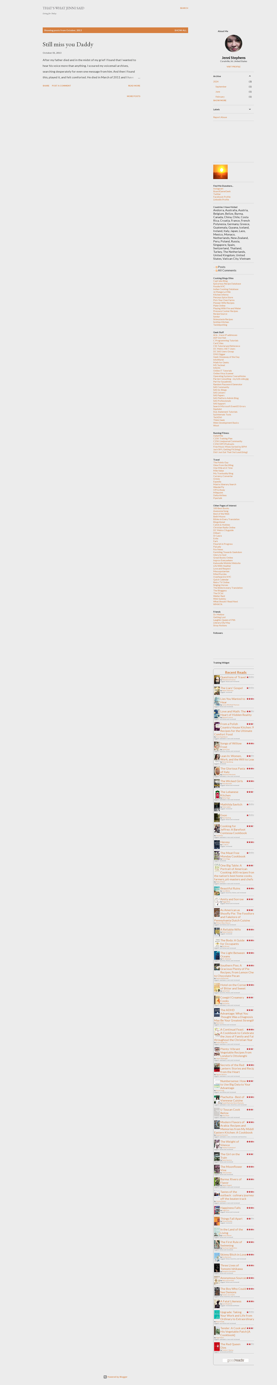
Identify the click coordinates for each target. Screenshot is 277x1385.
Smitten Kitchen (221, 322)
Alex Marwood (227, 783)
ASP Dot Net (219, 337)
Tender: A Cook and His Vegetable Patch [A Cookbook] (235, 1331)
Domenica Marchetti (229, 774)
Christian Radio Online (224, 527)
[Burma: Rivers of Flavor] (217, 1185)
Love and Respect (222, 568)
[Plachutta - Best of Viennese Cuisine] (217, 1102)
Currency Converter (223, 476)
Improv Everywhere (223, 560)
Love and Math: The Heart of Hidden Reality (236, 713)
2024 (215, 81)
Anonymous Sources (233, 1278)
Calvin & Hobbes (221, 524)
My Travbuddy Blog (223, 473)
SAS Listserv (219, 392)
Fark (215, 541)
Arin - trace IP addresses (225, 335)
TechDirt (217, 417)
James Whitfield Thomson (230, 705)
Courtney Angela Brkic (229, 1248)
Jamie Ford (226, 749)
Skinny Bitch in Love (233, 1254)
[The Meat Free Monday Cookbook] (217, 858)
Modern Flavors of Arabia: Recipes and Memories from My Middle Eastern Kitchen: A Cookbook (234, 1127)
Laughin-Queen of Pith (224, 619)
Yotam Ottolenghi (222, 1058)
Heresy (225, 842)
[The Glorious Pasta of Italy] (217, 775)
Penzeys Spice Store (223, 297)
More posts (133, 96)
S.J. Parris (225, 844)
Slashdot (217, 409)
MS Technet (219, 365)
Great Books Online (223, 557)
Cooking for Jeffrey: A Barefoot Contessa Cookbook (233, 829)
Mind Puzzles (220, 574)
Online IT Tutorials (222, 370)
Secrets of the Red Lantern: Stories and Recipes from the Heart (238, 1068)
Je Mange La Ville (222, 291)
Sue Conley (225, 1003)
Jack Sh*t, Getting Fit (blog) (226, 449)
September (221, 86)
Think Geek (219, 420)
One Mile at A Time (223, 467)
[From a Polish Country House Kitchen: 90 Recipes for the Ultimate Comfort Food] (217, 730)
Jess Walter (226, 891)
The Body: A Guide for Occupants (232, 941)
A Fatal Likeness (230, 1301)
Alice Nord (225, 1115)
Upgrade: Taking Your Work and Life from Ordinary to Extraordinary (237, 1315)
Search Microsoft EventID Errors (229, 406)
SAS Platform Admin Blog (226, 398)
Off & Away (219, 489)
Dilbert (216, 532)
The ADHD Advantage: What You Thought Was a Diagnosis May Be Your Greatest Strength (234, 1015)
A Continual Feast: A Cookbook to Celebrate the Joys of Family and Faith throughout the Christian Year (235, 1034)
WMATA (217, 604)
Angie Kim (225, 1210)
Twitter (217, 194)
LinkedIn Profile (221, 199)
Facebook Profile (222, 196)
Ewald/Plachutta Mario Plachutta (233, 1103)
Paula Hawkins (227, 1160)
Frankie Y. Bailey (227, 1350)
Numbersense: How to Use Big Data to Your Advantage (235, 1084)
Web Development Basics (226, 422)
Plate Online (219, 305)
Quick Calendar (221, 579)
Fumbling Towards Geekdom (227, 552)
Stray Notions (220, 625)
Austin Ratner (227, 1235)
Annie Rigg (226, 859)
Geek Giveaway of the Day (226, 356)
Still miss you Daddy (68, 44)
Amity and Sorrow (232, 899)
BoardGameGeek (222, 191)
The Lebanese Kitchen (229, 793)
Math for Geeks (221, 362)
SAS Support (219, 403)
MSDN (216, 367)
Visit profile (233, 66)
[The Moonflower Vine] (217, 1173)
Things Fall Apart (231, 1218)
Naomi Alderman (227, 690)
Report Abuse (220, 117)
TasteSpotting (220, 324)
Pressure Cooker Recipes (225, 311)
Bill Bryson (225, 946)
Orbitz (216, 478)
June (218, 91)
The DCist (218, 593)
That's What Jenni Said (63, 8)
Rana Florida (220, 1321)
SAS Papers (218, 395)
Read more (134, 85)
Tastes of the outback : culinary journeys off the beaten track (237, 1195)
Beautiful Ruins (230, 888)
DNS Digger (219, 354)
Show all (181, 30)
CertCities (218, 343)
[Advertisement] (235, 141)
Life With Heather (222, 565)
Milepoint (218, 492)
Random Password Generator (227, 384)
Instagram (218, 188)
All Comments (226, 270)
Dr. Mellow (218, 614)
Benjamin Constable (229, 1271)
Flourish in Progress (223, 543)
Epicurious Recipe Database (227, 283)
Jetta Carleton (227, 1172)
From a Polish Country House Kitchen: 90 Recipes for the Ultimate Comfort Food (235, 729)
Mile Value (218, 470)
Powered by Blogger (117, 1376)
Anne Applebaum (222, 737)
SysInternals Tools (222, 414)
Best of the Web (221, 513)
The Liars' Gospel (231, 688)
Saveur (216, 316)
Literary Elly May (221, 622)
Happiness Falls (230, 1207)
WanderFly (218, 487)
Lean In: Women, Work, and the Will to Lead (237, 757)
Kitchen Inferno (221, 294)
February (220, 96)
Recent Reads (236, 672)
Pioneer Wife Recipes (223, 302)
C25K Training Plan (222, 438)
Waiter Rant (219, 596)
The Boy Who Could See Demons (233, 1290)
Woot (216, 425)
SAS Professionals (222, 400)
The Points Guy (220, 462)
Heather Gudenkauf (229, 1147)
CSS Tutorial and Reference (226, 346)
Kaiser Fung (220, 1090)
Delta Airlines (220, 495)
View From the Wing (223, 465)
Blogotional (219, 522)
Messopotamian (221, 571)
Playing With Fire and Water (227, 308)
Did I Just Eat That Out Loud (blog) (230, 452)
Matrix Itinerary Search (224, 484)
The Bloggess (220, 590)
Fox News (218, 549)
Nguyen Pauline (221, 1074)
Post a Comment (61, 85)
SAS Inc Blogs (220, 389)
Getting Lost (219, 617)
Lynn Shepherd (227, 1304)
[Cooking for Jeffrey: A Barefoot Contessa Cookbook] (217, 832)
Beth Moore (219, 516)
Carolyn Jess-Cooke (228, 1295)
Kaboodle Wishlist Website (226, 563)
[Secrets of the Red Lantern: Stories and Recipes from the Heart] (217, 1070)
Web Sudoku (219, 598)
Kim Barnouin (226, 1257)
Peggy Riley (226, 902)
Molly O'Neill (220, 882)
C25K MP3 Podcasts (223, 443)
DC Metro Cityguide (223, 530)
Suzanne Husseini (222, 1135)
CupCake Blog (220, 280)
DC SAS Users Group (223, 351)
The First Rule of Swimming (231, 1243)
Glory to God (219, 554)
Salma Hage (226, 798)
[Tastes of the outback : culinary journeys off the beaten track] (217, 1197)
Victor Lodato (226, 807)
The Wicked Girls (231, 781)
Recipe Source (220, 313)
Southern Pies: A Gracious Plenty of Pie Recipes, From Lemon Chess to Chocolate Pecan (235, 970)
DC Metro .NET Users (224, 348)
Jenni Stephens (234, 58)
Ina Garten (219, 835)
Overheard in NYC (222, 576)
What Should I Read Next (225, 601)
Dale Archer (220, 1023)
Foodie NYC (219, 286)
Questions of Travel (233, 677)
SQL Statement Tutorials (225, 411)
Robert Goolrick (227, 932)
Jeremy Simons (221, 1201)
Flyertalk (217, 498)
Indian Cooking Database (225, 289)
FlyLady (217, 546)
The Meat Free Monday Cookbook (232, 854)
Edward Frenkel (227, 717)
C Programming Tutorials (225, 340)
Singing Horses (220, 585)
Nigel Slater (220, 1337)
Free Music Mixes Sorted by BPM (230, 446)
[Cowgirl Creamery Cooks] (217, 1004)
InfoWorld (218, 359)
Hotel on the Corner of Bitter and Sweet (233, 986)
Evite (215, 538)
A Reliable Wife (230, 929)
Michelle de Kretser (229, 680)
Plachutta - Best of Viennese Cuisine (232, 1098)
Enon (223, 815)
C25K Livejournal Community (227, 441)
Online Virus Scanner (223, 373)
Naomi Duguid (227, 1185)
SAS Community (221, 387)
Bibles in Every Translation (226, 519)
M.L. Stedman (226, 959)
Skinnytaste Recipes (223, 319)
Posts (221, 266)
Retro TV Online (221, 582)
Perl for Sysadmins (222, 381)
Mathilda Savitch (231, 804)
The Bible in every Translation (228, 587)
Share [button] (46, 85)
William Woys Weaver (223, 923)
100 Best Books (221, 508)
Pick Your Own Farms (224, 300)
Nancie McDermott (222, 978)
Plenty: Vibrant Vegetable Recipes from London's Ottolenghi (235, 1052)
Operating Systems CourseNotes (229, 376)
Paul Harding (226, 818)
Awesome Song (220, 511)
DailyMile (218, 435)
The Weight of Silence (229, 1143)
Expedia (217, 481)
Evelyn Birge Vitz (222, 1042)
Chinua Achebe (227, 1221)
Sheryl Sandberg (227, 762)
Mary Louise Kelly (228, 1280)
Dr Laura (217, 535)
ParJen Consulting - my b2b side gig (231, 378)
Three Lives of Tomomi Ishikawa (231, 1267)
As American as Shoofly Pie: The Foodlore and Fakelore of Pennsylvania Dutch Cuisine (234, 915)
